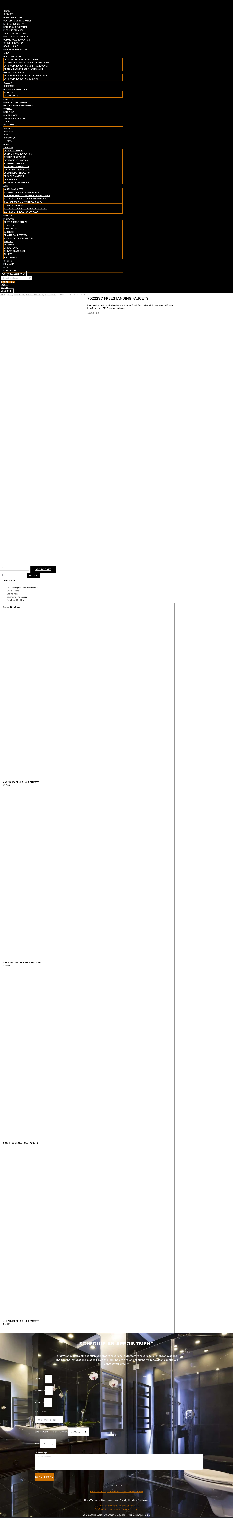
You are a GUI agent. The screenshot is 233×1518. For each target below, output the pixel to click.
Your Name (40, 1379)
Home (7, 11)
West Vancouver (110, 1500)
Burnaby (124, 1500)
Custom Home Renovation (17, 21)
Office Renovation (13, 43)
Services (8, 14)
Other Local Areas (13, 72)
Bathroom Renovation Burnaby (21, 79)
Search (30, 278)
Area (6, 53)
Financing (9, 131)
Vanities (7, 109)
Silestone (9, 92)
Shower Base (10, 115)
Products (9, 86)
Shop (9, 295)
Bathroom (19, 295)
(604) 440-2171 (101, 1509)
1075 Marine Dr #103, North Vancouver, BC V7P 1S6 (116, 1506)
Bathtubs (8, 112)
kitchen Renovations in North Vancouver (26, 63)
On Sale (8, 128)
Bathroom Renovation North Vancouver (26, 66)
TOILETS (7, 121)
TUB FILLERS (50, 295)
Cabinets (8, 99)
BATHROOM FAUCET (34, 295)
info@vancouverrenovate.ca (123, 1509)
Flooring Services (13, 30)
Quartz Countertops (15, 89)
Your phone (40, 1390)
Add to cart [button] (8, 790)
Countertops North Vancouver (21, 59)
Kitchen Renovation (14, 24)
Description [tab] (10, 580)
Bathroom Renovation (15, 27)
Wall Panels (10, 125)
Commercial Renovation (16, 40)
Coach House (10, 46)
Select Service (41, 1411)
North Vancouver (13, 56)
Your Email (39, 1402)
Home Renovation (12, 17)
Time (37, 1443)
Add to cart (43, 569)
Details (6, 1149)
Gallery (8, 83)
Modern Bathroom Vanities (18, 106)
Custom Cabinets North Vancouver (23, 69)
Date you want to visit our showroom (51, 1432)
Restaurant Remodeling (16, 37)
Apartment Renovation (16, 33)
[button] (63, 140)
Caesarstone (11, 96)
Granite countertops (15, 102)
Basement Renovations (16, 49)
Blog (6, 135)
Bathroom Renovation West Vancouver (25, 76)
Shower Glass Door (14, 118)
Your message (41, 1453)
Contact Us (10, 138)
